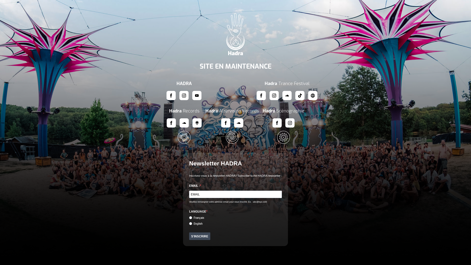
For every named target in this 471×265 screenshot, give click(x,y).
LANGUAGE (197, 211)
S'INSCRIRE (199, 236)
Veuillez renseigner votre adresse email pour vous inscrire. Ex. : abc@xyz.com (228, 202)
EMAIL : (194, 185)
